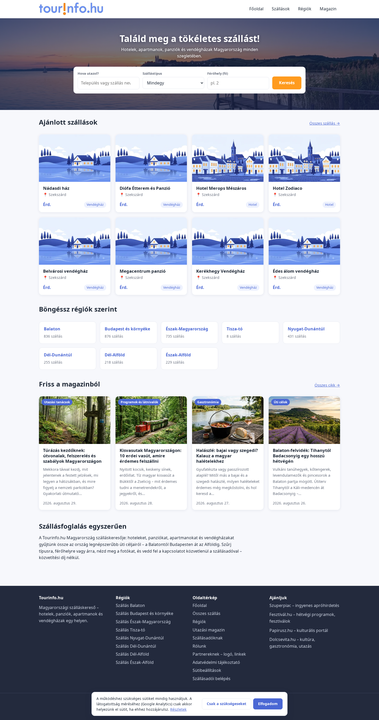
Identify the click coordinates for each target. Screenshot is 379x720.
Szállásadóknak (208, 638)
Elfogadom (268, 703)
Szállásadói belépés (211, 678)
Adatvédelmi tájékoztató (216, 662)
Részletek (178, 709)
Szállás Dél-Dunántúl (136, 646)
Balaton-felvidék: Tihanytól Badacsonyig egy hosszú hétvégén (302, 455)
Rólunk (199, 646)
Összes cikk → (327, 385)
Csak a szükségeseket (226, 703)
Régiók (304, 9)
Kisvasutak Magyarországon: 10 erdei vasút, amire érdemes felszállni (151, 455)
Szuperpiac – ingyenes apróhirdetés (304, 605)
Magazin (328, 9)
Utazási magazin (209, 630)
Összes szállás (206, 613)
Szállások (281, 9)
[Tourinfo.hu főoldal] (71, 9)
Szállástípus (152, 73)
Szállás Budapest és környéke (144, 613)
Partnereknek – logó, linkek (219, 654)
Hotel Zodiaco (287, 188)
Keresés (287, 82)
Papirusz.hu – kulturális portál (298, 630)
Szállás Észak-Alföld (135, 662)
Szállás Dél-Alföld (132, 654)
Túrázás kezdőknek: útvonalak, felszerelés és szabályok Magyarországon (72, 455)
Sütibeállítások (207, 670)
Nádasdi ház (56, 188)
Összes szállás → (324, 123)
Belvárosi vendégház (65, 271)
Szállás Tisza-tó (130, 630)
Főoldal (256, 9)
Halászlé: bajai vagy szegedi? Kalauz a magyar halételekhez (227, 455)
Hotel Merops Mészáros (221, 188)
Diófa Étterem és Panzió (145, 188)
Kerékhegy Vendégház (220, 271)
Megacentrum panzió (143, 271)
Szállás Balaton (130, 605)
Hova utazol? (88, 73)
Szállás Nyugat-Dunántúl (140, 638)
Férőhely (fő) (217, 73)
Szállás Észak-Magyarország (143, 621)
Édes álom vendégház (296, 271)
